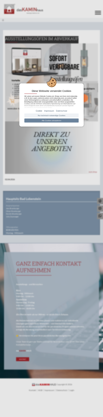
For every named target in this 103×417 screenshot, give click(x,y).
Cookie (39, 111)
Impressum (49, 111)
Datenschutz (61, 111)
